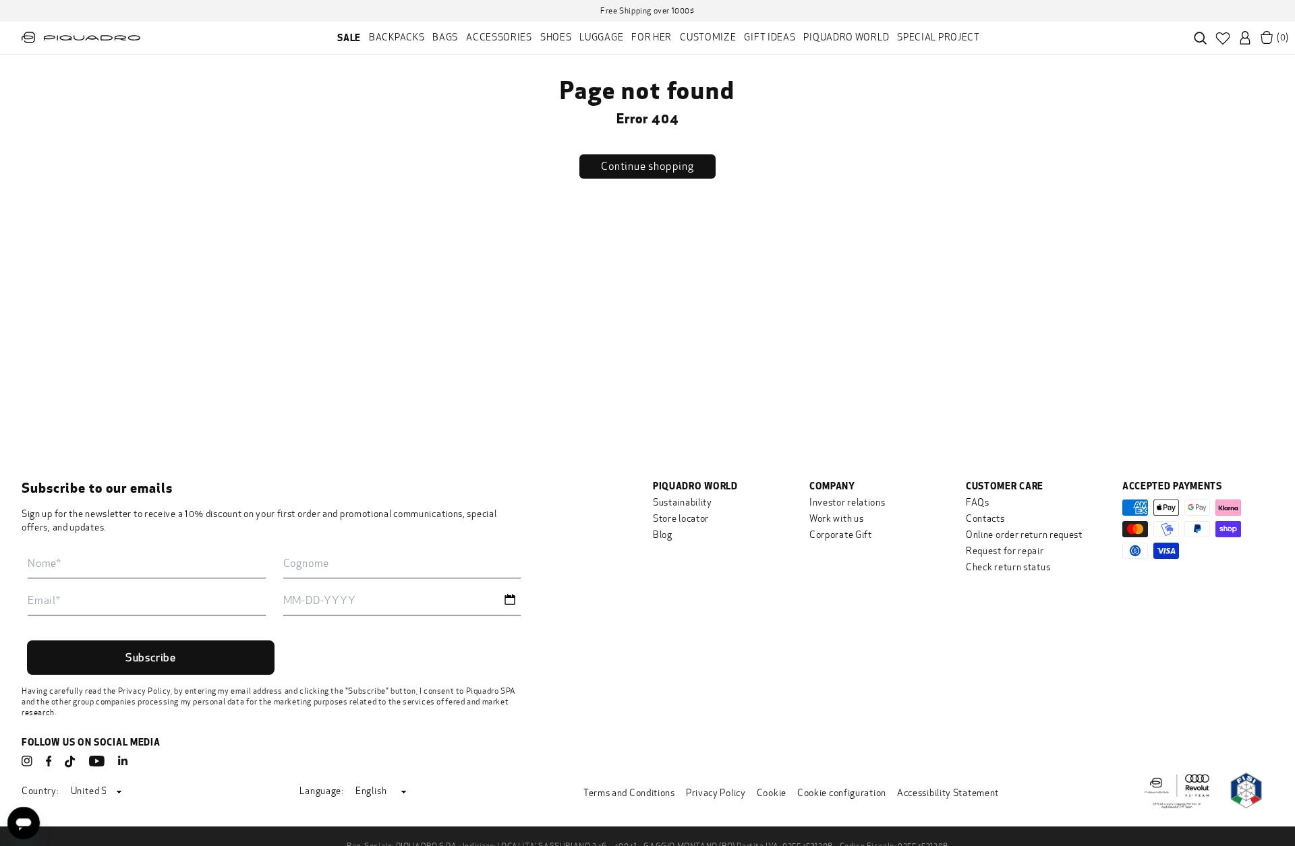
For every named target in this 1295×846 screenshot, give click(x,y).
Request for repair (1005, 551)
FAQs (977, 502)
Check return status (1008, 567)
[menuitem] (349, 37)
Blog (662, 535)
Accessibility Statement (948, 793)
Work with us (836, 518)
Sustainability (682, 502)
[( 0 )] (1266, 37)
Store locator (681, 518)
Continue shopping (647, 166)
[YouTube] (97, 761)
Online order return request (1024, 535)
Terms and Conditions (629, 793)
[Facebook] (48, 761)
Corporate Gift (840, 535)
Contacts (985, 518)
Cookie (771, 793)
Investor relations (847, 502)
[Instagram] (27, 761)
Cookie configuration (841, 793)
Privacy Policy (144, 691)
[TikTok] (70, 762)
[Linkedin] (122, 761)
